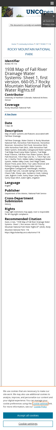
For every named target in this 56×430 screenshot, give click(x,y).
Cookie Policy (40, 406)
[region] (28, 408)
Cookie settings (40, 403)
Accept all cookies (28, 415)
